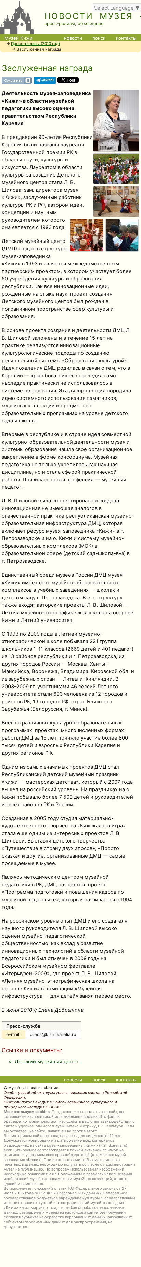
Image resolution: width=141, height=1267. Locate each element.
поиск (98, 38)
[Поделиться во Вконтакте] (17, 82)
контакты (126, 38)
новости (73, 38)
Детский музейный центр (46, 1062)
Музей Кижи (18, 38)
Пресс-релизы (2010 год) (35, 43)
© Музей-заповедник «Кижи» (31, 1087)
